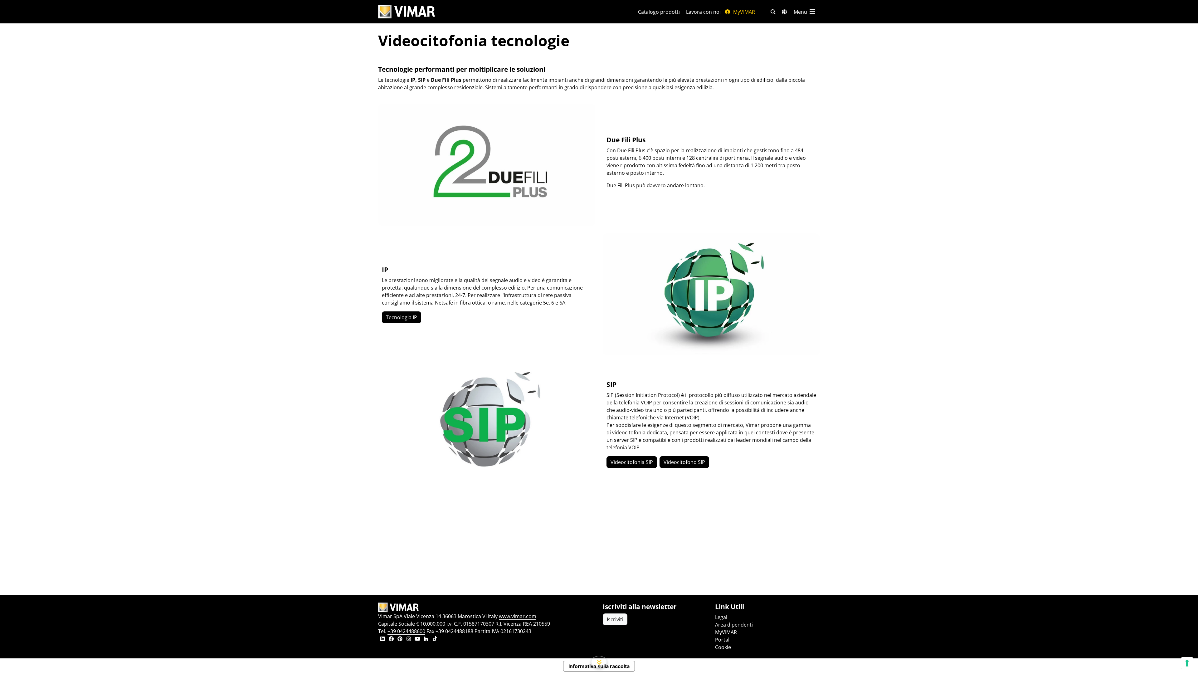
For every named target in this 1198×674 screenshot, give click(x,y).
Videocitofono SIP (684, 462)
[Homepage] (486, 608)
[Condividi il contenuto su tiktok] (435, 639)
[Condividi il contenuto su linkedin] (382, 639)
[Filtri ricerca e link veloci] (773, 12)
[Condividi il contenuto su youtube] (417, 639)
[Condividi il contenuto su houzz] (426, 639)
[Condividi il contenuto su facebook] (391, 639)
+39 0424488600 (406, 631)
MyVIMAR (743, 11)
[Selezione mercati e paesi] (784, 12)
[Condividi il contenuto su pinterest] (400, 639)
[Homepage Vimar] (406, 11)
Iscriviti (615, 619)
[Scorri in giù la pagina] (599, 662)
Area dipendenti (734, 624)
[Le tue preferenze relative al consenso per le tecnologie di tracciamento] (1187, 663)
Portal (722, 639)
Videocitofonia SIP (632, 462)
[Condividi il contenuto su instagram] (409, 639)
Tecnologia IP (401, 317)
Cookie (723, 647)
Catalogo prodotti (659, 11)
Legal (721, 617)
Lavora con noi (703, 11)
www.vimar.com (517, 616)
